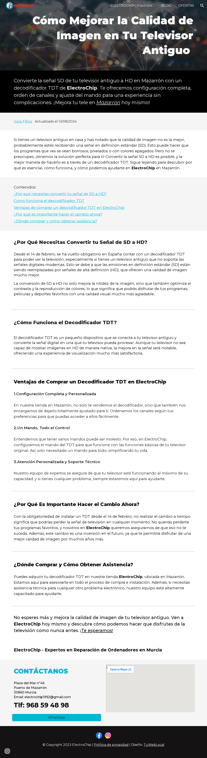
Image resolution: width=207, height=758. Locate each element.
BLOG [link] (166, 5)
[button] (202, 6)
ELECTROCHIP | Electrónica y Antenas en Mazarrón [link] (133, 5)
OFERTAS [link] (186, 5)
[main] (103, 35)
